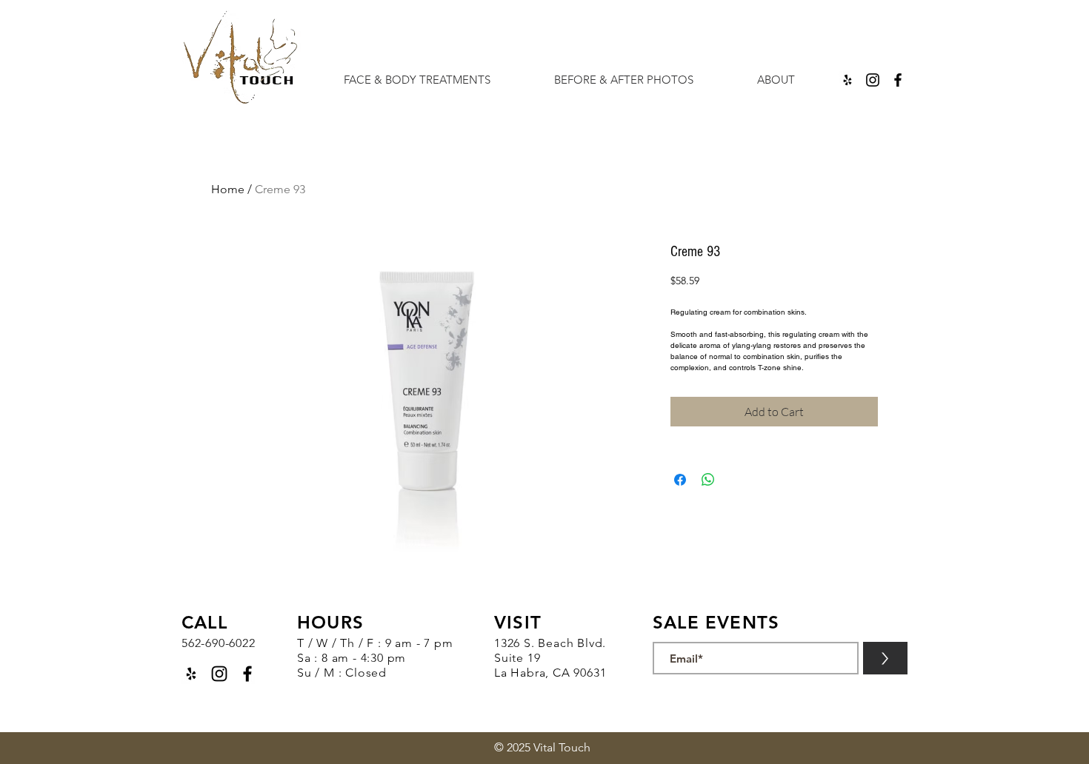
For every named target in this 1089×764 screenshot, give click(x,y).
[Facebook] (898, 80)
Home (227, 189)
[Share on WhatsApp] (708, 480)
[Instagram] (873, 80)
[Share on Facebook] (680, 480)
